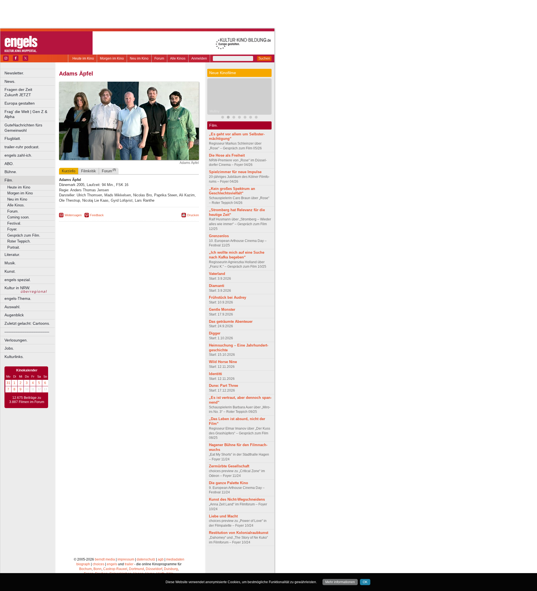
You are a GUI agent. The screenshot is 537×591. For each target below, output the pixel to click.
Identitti (215, 374)
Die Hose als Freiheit (227, 155)
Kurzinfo (68, 171)
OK (365, 582)
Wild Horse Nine (223, 362)
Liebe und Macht (223, 516)
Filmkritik (88, 171)
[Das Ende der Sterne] (234, 118)
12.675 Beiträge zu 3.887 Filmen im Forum (26, 400)
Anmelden (199, 58)
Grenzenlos (219, 236)
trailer (129, 564)
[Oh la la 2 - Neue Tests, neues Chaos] (245, 118)
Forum (159, 58)
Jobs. (9, 348)
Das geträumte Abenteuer (231, 321)
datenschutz (146, 559)
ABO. (9, 163)
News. (9, 81)
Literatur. (12, 254)
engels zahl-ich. (18, 155)
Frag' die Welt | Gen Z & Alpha (25, 114)
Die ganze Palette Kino (228, 483)
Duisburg (171, 569)
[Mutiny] (228, 118)
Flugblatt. (12, 138)
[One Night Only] (222, 118)
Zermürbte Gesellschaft (229, 466)
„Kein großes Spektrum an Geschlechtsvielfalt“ (232, 191)
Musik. (10, 263)
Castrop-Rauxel (115, 569)
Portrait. (13, 247)
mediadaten (175, 559)
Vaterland (217, 274)
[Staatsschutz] (256, 118)
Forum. (13, 211)
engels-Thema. (17, 298)
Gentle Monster (222, 309)
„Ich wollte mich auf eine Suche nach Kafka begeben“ (236, 254)
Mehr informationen (340, 582)
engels (112, 564)
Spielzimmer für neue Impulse (235, 172)
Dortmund (136, 569)
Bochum (85, 569)
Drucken (193, 215)
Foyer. (12, 229)
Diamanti (216, 286)
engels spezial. (17, 279)
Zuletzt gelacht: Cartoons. (27, 323)
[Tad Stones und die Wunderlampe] (239, 118)
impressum (125, 559)
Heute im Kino (83, 58)
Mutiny (214, 111)
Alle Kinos (177, 58)
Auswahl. (12, 307)
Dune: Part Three (223, 385)
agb (161, 559)
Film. (8, 180)
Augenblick (14, 315)
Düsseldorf (154, 569)
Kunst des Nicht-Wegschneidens (237, 499)
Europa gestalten (19, 103)
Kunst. (10, 271)
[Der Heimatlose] (250, 118)
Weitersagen (73, 215)
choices (98, 564)
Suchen (264, 58)
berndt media (105, 559)
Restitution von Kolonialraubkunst (238, 533)
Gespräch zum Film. (23, 235)
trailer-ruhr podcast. (21, 147)
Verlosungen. (16, 340)
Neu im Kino (139, 58)
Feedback (97, 215)
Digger (214, 333)
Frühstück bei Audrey (227, 297)
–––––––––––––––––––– (26, 331)
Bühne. (10, 171)
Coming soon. (18, 217)
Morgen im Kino (112, 58)
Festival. (14, 223)
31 (8, 383)
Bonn (97, 569)
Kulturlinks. (14, 356)
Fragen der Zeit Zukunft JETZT (30, 92)
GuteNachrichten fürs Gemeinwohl (23, 128)
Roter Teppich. (19, 241)
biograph (83, 564)
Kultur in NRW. (17, 288)
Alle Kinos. (16, 205)
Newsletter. (14, 73)
